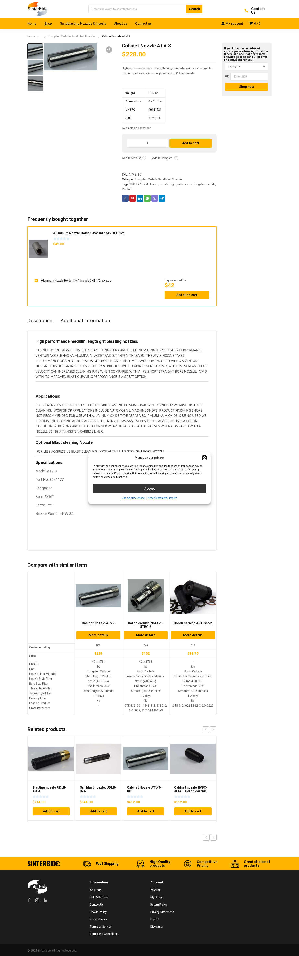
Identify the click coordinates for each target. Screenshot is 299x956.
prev (206, 729)
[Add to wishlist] (144, 158)
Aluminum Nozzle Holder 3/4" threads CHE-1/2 (88, 233)
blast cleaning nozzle (155, 184)
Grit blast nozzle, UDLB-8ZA (98, 789)
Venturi (126, 189)
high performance (181, 184)
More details (98, 635)
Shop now (246, 86)
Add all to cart (186, 295)
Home (31, 36)
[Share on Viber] (154, 198)
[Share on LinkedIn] (140, 198)
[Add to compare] (176, 158)
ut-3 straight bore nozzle (141, 451)
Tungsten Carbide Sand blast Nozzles (72, 36)
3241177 (135, 184)
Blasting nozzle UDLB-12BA (50, 789)
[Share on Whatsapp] (147, 198)
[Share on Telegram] (162, 198)
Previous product (206, 837)
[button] (204, 458)
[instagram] (37, 900)
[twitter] (45, 900)
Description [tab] (39, 321)
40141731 (155, 110)
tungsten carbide (204, 184)
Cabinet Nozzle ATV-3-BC (144, 789)
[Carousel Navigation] (209, 729)
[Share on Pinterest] (132, 198)
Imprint (173, 498)
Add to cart (190, 143)
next (213, 729)
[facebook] (29, 900)
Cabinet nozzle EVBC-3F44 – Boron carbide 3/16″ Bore (190, 791)
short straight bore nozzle (98, 361)
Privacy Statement (157, 498)
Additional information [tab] (85, 321)
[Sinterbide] (37, 9)
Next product (213, 837)
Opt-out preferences (133, 498)
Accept (149, 488)
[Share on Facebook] (125, 198)
